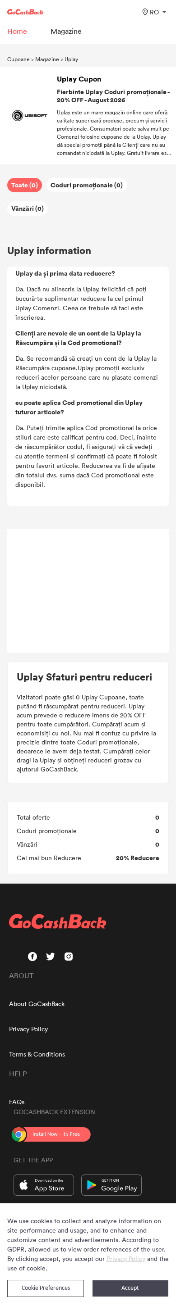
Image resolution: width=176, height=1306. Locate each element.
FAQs (16, 1101)
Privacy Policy (28, 1029)
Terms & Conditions (37, 1054)
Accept (130, 1288)
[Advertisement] (88, 591)
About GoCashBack (37, 1003)
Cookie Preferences (46, 1288)
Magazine (47, 59)
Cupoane (18, 59)
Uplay (71, 59)
